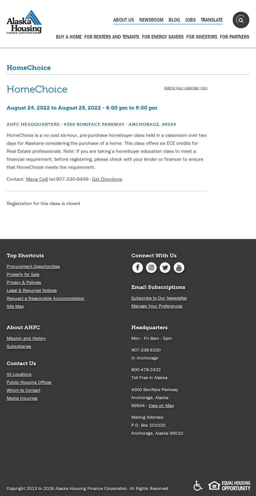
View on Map (161, 405)
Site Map (15, 306)
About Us (123, 20)
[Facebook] (137, 267)
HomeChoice (29, 68)
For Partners (234, 37)
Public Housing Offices (29, 382)
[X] (165, 267)
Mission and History (26, 338)
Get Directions (107, 179)
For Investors (201, 37)
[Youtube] (179, 267)
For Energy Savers (163, 37)
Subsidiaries (19, 346)
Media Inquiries (22, 398)
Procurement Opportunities (33, 266)
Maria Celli (37, 179)
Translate (212, 20)
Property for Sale (23, 274)
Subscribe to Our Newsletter (159, 298)
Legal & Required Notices (32, 290)
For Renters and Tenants (111, 37)
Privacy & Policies (24, 282)
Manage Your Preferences (157, 306)
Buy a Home (69, 37)
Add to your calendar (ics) (186, 87)
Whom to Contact (23, 390)
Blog (174, 20)
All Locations (19, 374)
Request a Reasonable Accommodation (46, 298)
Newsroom (151, 20)
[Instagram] (151, 267)
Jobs (190, 20)
